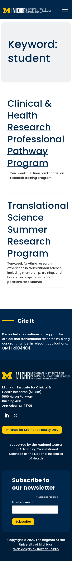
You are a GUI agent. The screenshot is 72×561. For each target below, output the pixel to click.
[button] (6, 415)
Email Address (22, 502)
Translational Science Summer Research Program (38, 229)
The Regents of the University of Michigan (42, 542)
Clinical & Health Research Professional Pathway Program (35, 133)
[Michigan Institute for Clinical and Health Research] (27, 9)
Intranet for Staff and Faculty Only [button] (32, 430)
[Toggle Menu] (65, 9)
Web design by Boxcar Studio (36, 549)
